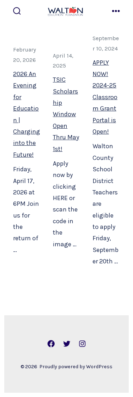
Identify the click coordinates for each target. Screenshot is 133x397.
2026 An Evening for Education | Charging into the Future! (26, 114)
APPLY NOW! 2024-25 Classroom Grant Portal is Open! (105, 96)
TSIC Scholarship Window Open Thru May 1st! (66, 114)
